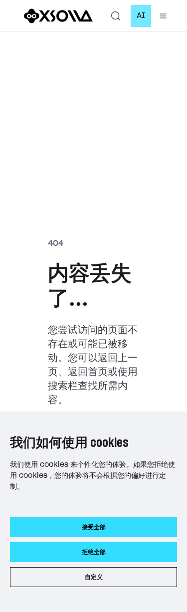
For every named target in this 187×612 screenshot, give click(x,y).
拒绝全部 (94, 552)
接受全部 (94, 527)
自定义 (94, 577)
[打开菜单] (163, 16)
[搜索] (116, 16)
